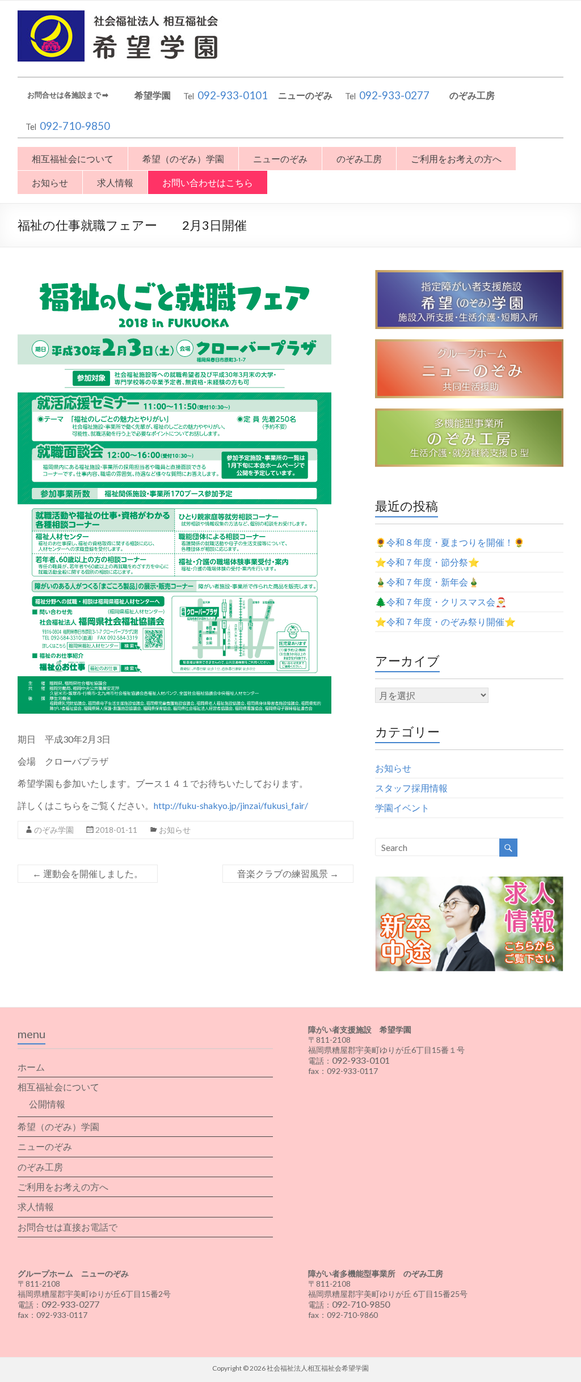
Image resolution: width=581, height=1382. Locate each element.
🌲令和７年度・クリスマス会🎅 (441, 601)
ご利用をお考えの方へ (456, 158)
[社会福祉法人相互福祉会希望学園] (122, 14)
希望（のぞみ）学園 (183, 158)
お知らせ (50, 182)
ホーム (31, 1066)
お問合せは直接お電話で (67, 1226)
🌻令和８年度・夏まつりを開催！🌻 (450, 542)
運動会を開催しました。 (87, 873)
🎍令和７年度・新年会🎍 (427, 581)
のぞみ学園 (54, 830)
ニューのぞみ (280, 158)
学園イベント (402, 807)
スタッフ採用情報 (411, 787)
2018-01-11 (116, 830)
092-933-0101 (232, 95)
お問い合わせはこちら (207, 182)
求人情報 (115, 182)
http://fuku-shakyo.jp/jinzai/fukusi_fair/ (231, 805)
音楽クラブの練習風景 (288, 873)
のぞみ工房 (359, 158)
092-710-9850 (75, 126)
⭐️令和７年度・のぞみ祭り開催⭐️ (445, 621)
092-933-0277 (394, 95)
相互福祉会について (72, 158)
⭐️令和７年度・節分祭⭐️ (427, 562)
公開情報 (47, 1103)
